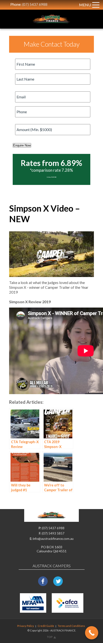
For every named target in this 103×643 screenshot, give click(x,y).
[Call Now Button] (91, 632)
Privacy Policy (25, 625)
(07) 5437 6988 (34, 4)
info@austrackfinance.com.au (53, 539)
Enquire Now (22, 145)
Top (49, 637)
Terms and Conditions (71, 625)
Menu (85, 4)
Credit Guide (46, 625)
